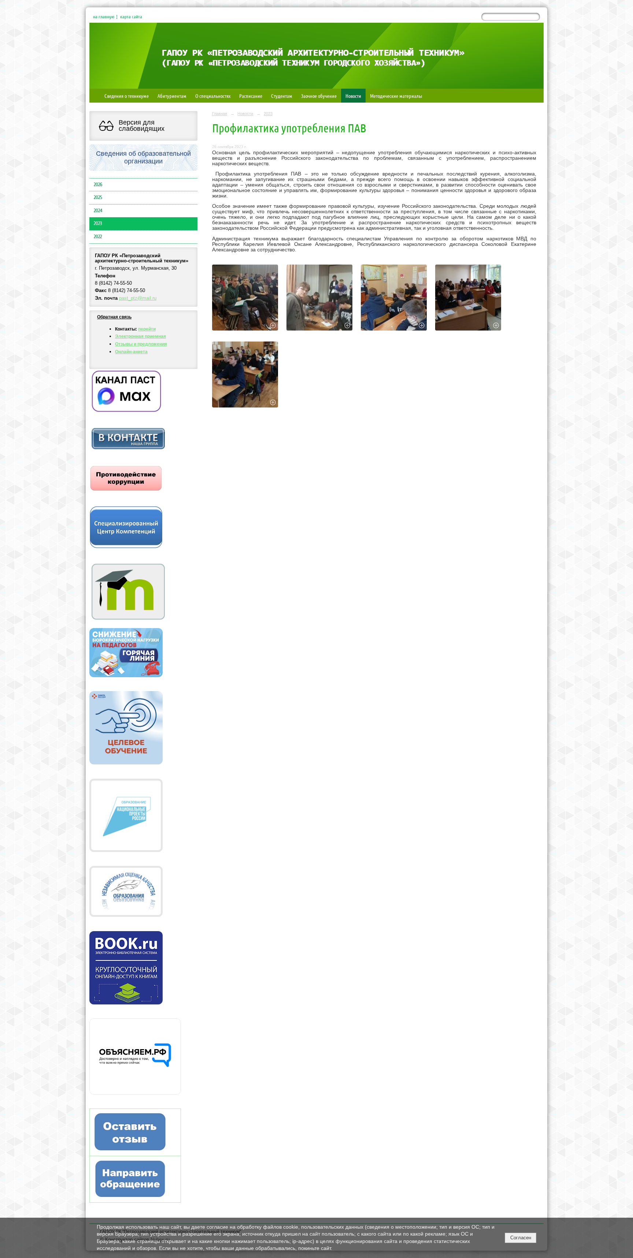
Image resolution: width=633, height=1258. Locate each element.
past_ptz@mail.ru (137, 298)
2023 (98, 223)
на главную (103, 16)
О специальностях (212, 95)
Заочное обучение (319, 95)
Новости (353, 95)
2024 (98, 211)
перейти (147, 329)
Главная (219, 113)
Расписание (250, 95)
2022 (98, 237)
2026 (98, 185)
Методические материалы (396, 95)
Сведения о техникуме (126, 95)
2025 (98, 197)
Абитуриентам (172, 95)
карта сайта (131, 16)
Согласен (520, 1237)
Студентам (281, 95)
